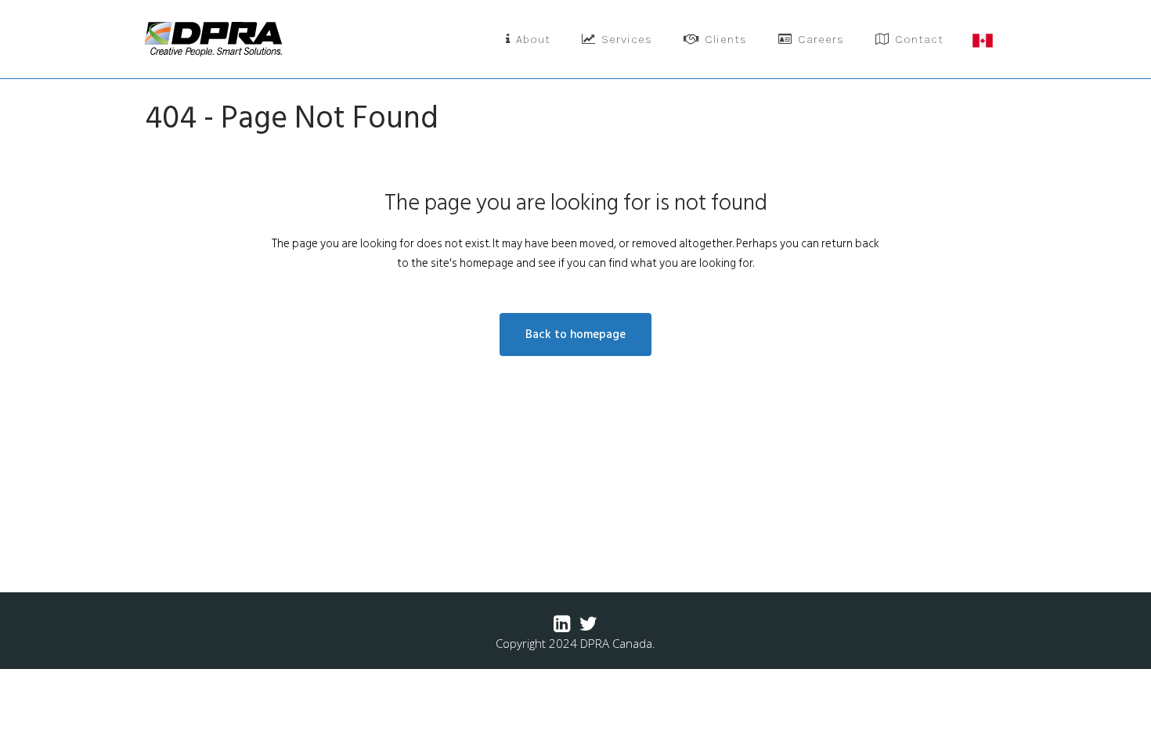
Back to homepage (575, 334)
